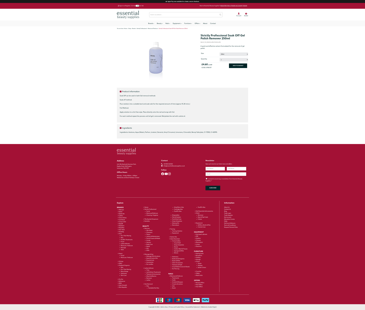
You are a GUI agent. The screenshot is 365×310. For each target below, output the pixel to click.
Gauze (176, 247)
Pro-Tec (121, 279)
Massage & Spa (148, 254)
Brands (151, 23)
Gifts (147, 250)
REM (120, 283)
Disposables (175, 215)
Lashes (148, 280)
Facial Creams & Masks (153, 238)
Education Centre (229, 219)
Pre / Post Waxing (126, 235)
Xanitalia (147, 221)
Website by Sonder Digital (209, 307)
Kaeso (120, 253)
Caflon (121, 216)
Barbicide (122, 214)
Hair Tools (122, 229)
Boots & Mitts (176, 261)
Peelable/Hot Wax (153, 288)
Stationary (124, 273)
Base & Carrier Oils (152, 258)
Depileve (121, 225)
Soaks (174, 280)
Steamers (199, 246)
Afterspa (121, 210)
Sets (173, 286)
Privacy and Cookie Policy (176, 307)
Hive (120, 233)
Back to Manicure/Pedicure (211, 42)
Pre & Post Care (176, 219)
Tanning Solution (177, 231)
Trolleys (198, 257)
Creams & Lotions (177, 284)
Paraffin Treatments (127, 239)
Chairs (198, 261)
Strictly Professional (150, 209)
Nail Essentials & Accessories (204, 211)
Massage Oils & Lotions (153, 256)
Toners (148, 234)
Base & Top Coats (203, 217)
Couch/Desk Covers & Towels (181, 267)
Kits (147, 248)
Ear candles (149, 264)
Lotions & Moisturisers (153, 236)
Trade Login (227, 213)
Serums (148, 242)
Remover (149, 278)
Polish (198, 213)
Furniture (188, 23)
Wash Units (199, 275)
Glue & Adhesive (151, 276)
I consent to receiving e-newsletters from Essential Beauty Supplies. (224, 180)
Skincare (147, 228)
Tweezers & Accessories (153, 274)
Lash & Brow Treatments (153, 272)
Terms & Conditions (230, 225)
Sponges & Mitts (179, 251)
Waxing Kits (175, 223)
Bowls (174, 288)
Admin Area (164, 307)
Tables (198, 273)
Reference (122, 281)
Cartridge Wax (178, 209)
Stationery (175, 257)
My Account (227, 217)
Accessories (149, 262)
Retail (148, 246)
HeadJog (121, 231)
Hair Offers (199, 286)
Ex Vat (133, 6)
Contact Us (227, 209)
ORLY (120, 263)
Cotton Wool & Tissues (180, 249)
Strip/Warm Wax (179, 207)
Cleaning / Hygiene (152, 215)
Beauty (160, 23)
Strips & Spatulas (177, 221)
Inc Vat (142, 6)
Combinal (122, 220)
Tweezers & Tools (177, 265)
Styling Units (200, 253)
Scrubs (148, 240)
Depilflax (121, 227)
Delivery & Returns (229, 223)
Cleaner (198, 240)
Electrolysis (175, 225)
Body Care (149, 244)
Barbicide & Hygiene (178, 259)
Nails (167, 23)
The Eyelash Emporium (151, 219)
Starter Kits (173, 237)
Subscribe (212, 188)
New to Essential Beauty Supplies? (223, 6)
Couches (198, 271)
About (205, 23)
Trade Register (228, 215)
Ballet (120, 212)
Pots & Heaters (176, 217)
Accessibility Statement (193, 307)
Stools (200, 263)
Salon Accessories (177, 263)
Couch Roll (177, 243)
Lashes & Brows (125, 243)
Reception (199, 255)
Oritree (121, 261)
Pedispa (200, 265)
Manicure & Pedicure (176, 276)
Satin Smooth (123, 285)
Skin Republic (123, 287)
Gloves (176, 253)
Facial (122, 241)
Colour (200, 219)
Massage (123, 247)
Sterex (146, 207)
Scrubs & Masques (177, 282)
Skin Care (124, 275)
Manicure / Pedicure (127, 245)
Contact (213, 23)
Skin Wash (149, 230)
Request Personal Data (231, 227)
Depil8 (121, 223)
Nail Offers (199, 284)
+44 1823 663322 (168, 164)
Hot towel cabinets (201, 234)
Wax (122, 237)
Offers (197, 23)
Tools (122, 249)
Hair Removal (148, 284)
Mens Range (124, 271)
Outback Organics (124, 265)
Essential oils (150, 260)
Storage (198, 259)
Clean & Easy (123, 218)
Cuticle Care (202, 227)
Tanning (172, 229)
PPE (197, 236)
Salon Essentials (175, 239)
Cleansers (149, 232)
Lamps (198, 244)
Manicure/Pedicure (152, 213)
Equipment (177, 23)
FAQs (225, 221)
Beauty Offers (200, 282)
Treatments (175, 278)
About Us (227, 207)
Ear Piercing (175, 269)
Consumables (176, 241)
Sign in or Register (124, 6)
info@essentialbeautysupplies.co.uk (174, 166)
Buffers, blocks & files (204, 225)
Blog (225, 211)
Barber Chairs (202, 267)
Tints (147, 270)
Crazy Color (122, 222)
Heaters (198, 238)
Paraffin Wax (178, 211)
